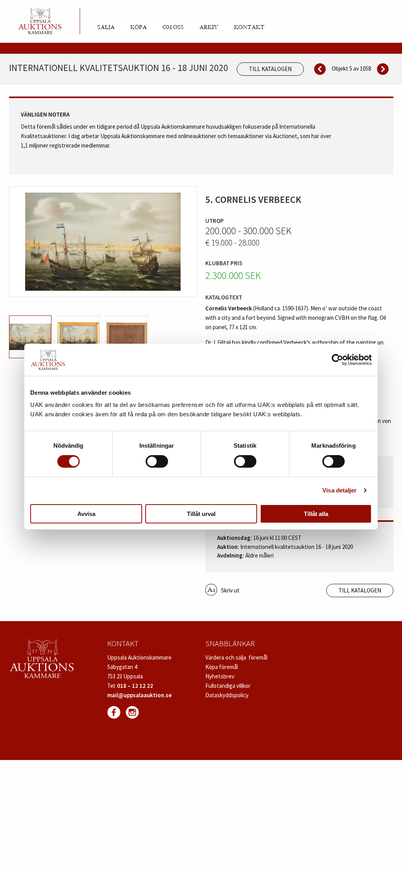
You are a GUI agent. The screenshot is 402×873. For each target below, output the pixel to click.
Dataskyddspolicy (227, 695)
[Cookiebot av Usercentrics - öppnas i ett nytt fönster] (337, 360)
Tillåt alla (316, 513)
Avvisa (86, 513)
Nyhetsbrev (219, 676)
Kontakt (249, 27)
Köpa (138, 27)
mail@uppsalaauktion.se (139, 695)
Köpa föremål (221, 667)
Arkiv (208, 27)
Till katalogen (270, 69)
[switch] (157, 461)
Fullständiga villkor (227, 685)
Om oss (173, 27)
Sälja (106, 27)
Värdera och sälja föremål (236, 657)
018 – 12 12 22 (135, 685)
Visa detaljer (339, 490)
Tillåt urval (201, 513)
